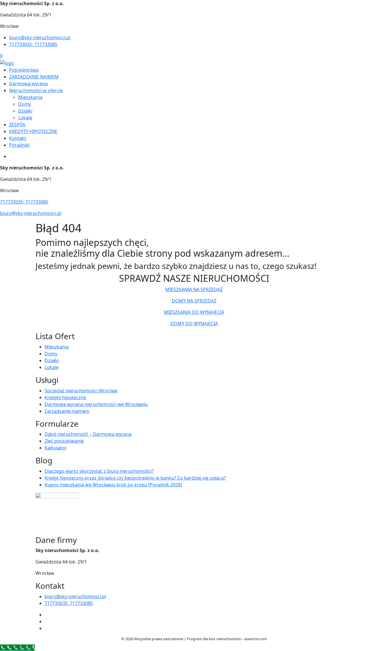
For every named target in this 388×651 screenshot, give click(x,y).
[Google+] (47, 628)
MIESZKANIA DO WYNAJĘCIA (194, 312)
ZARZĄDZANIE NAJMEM (34, 77)
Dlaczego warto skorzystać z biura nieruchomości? (99, 471)
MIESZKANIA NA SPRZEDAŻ (194, 289)
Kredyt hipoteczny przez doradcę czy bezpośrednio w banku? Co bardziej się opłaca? (135, 478)
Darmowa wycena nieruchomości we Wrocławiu (96, 404)
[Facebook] (47, 614)
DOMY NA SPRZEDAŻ (194, 301)
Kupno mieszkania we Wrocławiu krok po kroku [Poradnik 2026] (113, 485)
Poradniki (19, 145)
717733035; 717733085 (33, 44)
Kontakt (17, 138)
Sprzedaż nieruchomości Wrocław (81, 390)
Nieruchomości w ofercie (36, 90)
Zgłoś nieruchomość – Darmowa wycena (88, 434)
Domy (24, 104)
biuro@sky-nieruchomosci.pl (39, 37)
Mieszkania (30, 97)
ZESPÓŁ (17, 124)
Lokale (25, 118)
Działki (25, 111)
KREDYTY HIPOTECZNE (33, 131)
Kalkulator (56, 448)
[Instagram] (47, 621)
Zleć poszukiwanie (64, 441)
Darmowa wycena (28, 83)
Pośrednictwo (24, 70)
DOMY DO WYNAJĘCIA (194, 323)
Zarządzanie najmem (67, 411)
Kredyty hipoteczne (65, 397)
